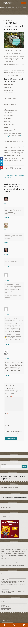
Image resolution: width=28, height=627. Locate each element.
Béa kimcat (6, 278)
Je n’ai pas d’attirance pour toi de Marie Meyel (9, 175)
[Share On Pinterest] (1, 167)
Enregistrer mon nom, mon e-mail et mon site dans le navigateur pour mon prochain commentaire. (14, 433)
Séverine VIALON (19, 169)
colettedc (6, 254)
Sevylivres (7, 3)
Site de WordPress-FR (5, 609)
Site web (7, 425)
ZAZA (5, 229)
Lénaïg (22, 145)
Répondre (6, 217)
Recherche (14, 625)
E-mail (7, 419)
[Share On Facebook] (1, 158)
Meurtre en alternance (6, 506)
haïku (5, 169)
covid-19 (19, 168)
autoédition (13, 168)
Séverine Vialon (20, 18)
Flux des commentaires (6, 608)
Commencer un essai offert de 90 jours (9, 487)
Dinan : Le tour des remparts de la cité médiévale (13, 565)
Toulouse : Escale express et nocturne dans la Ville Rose (14, 549)
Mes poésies (8, 7)
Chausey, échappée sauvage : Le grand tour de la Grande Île (14, 562)
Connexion (3, 605)
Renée (5, 203)
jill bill (6, 356)
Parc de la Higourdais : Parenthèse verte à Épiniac (13, 553)
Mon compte (4, 625)
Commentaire (8, 396)
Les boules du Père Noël (6, 507)
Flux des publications (5, 606)
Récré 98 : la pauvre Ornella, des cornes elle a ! (19, 175)
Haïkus (13, 7)
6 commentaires (8, 20)
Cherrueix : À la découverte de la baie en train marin (14, 551)
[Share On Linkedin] (1, 164)
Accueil (3, 7)
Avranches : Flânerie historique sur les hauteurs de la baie (14, 559)
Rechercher (3, 464)
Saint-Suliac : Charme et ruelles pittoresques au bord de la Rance (14, 556)
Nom (6, 413)
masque (8, 169)
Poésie (12, 169)
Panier (21, 624)
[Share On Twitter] (1, 161)
